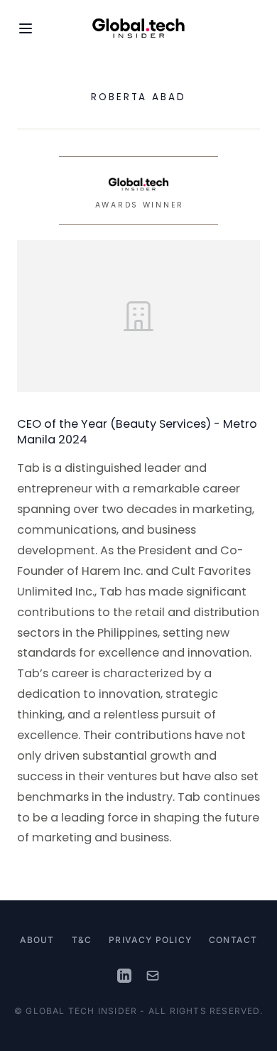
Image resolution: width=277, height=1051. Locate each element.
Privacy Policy (150, 939)
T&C (82, 939)
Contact (233, 939)
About (37, 939)
